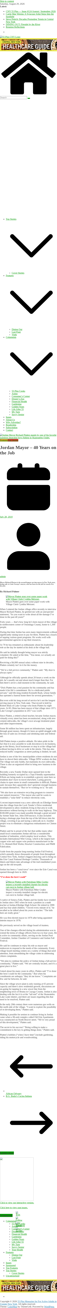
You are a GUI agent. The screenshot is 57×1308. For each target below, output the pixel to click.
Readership (11, 425)
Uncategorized (12, 1276)
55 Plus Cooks (18, 391)
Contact (9, 430)
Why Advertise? (13, 422)
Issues (8, 417)
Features (10, 275)
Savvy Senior (18, 414)
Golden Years (18, 406)
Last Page (16, 332)
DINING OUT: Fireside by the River (23, 24)
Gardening (16, 404)
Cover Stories (18, 273)
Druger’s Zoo (18, 399)
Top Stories (11, 219)
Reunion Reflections (15, 27)
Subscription (11, 427)
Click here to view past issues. (14, 1207)
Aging (15, 393)
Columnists (11, 337)
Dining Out (17, 329)
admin (3, 576)
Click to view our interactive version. (17, 1202)
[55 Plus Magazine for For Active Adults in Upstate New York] (28, 95)
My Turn (16, 412)
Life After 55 (18, 409)
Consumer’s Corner (21, 396)
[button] (31, 270)
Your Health (17, 1250)
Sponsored (11, 1265)
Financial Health (19, 401)
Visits (14, 334)
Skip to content (7, 1)
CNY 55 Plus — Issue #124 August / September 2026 (31, 11)
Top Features (12, 1268)
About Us (10, 419)
